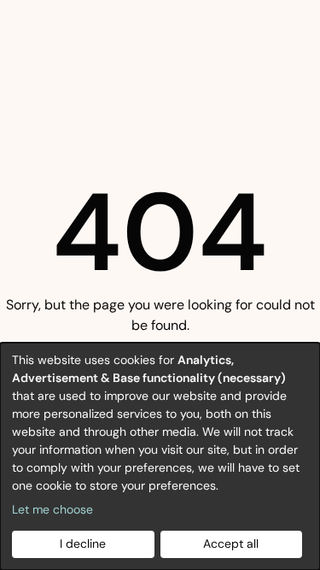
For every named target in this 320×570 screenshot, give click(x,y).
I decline (83, 543)
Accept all (231, 543)
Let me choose (52, 509)
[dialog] (160, 456)
